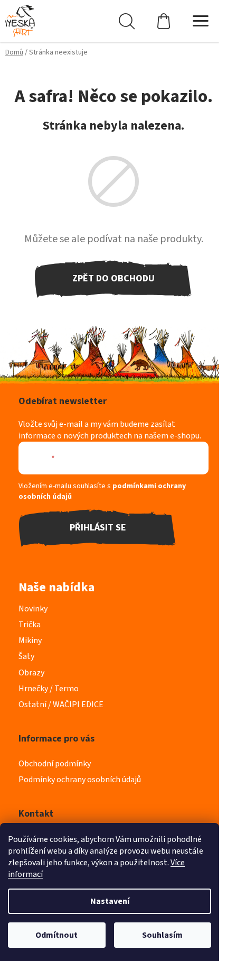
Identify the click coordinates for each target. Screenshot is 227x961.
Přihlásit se (98, 527)
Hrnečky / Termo (48, 688)
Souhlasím (162, 935)
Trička (29, 624)
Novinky (33, 609)
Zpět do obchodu (113, 278)
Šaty (26, 656)
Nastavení (109, 901)
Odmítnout (56, 935)
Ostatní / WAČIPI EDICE (60, 704)
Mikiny (30, 640)
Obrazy (31, 673)
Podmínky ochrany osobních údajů (79, 779)
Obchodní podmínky (54, 764)
